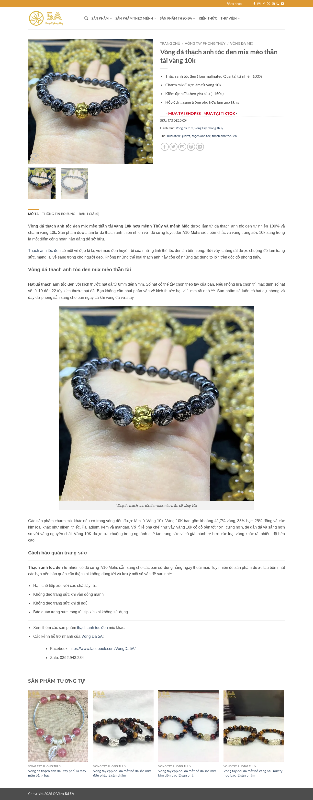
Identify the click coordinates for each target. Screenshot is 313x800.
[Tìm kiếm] (86, 18)
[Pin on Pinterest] (191, 147)
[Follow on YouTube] (282, 4)
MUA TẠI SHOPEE (184, 113)
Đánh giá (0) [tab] (89, 214)
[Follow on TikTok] (263, 4)
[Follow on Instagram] (258, 4)
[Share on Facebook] (165, 147)
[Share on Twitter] (173, 147)
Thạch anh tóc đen (44, 251)
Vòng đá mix (241, 43)
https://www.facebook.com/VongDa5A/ (102, 649)
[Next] (144, 101)
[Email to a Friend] (182, 147)
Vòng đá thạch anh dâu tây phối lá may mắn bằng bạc (57, 773)
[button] (234, 3)
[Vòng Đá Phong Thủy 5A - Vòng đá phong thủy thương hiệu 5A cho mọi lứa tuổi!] (52, 18)
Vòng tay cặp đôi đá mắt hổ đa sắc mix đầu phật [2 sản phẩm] (122, 773)
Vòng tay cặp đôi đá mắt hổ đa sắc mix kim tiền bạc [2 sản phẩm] (187, 773)
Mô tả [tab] (33, 214)
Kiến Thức (208, 18)
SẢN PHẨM (100, 18)
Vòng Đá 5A (92, 636)
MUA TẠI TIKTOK (219, 113)
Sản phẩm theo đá (176, 18)
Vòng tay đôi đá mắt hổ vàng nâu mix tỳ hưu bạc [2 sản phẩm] (253, 773)
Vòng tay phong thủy (205, 43)
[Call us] (277, 4)
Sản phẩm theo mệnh (134, 18)
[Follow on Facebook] (254, 4)
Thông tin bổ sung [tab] (58, 214)
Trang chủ (170, 43)
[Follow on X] (268, 4)
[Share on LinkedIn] (200, 147)
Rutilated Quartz (178, 136)
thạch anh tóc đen (224, 136)
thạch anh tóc (201, 136)
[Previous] (36, 101)
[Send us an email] (273, 4)
